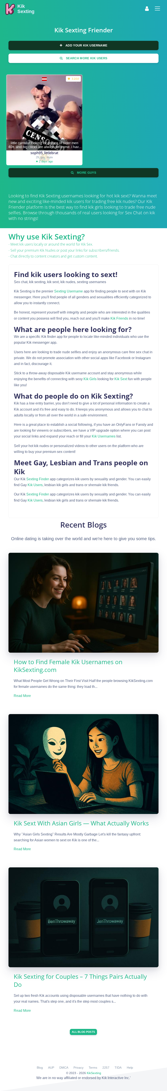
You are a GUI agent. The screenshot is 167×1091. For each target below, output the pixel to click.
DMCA (63, 1067)
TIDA (118, 1067)
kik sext (120, 379)
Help (130, 1067)
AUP (51, 1067)
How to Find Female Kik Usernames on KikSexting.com (68, 666)
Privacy (78, 1067)
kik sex (86, 244)
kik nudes (47, 250)
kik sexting (49, 196)
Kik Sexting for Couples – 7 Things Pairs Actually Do (80, 980)
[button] (146, 8)
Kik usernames (103, 436)
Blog (40, 1067)
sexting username (68, 291)
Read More (22, 696)
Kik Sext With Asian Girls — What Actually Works (81, 823)
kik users (35, 485)
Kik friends (119, 318)
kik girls (90, 379)
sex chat (133, 213)
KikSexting (94, 1073)
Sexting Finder (37, 479)
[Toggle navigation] (157, 8)
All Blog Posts (83, 1031)
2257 (105, 1067)
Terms (93, 1067)
